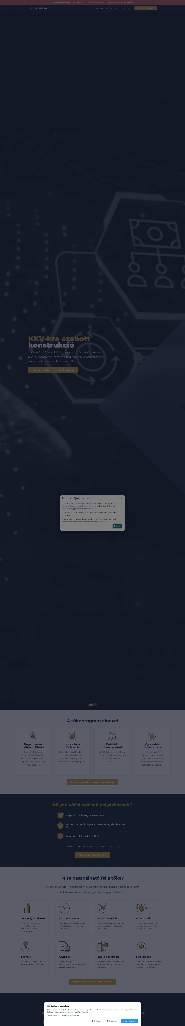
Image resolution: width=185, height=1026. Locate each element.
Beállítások (97, 1021)
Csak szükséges (112, 1021)
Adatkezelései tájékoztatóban (70, 1015)
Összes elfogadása (129, 1021)
